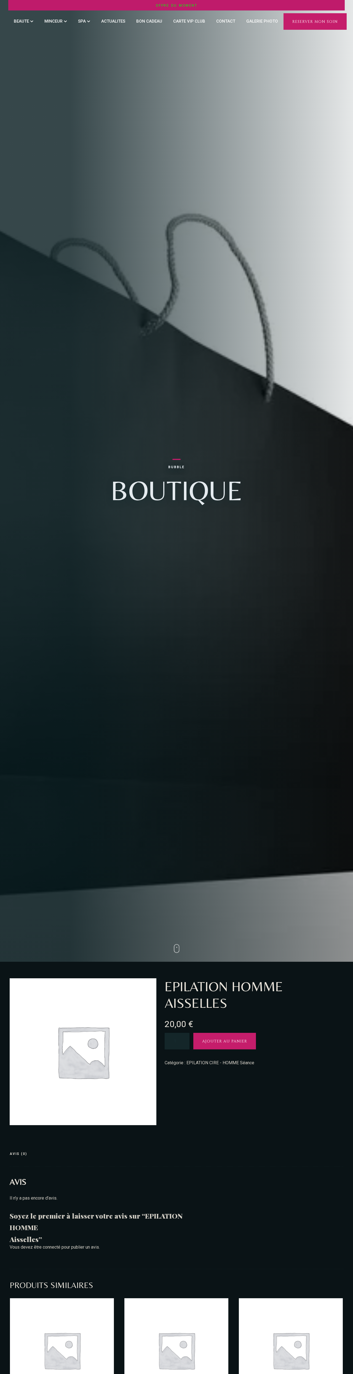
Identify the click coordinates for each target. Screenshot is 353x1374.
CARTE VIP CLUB (189, 21)
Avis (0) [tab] (18, 1154)
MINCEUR (53, 21)
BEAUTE (21, 21)
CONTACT (225, 21)
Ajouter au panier (224, 1041)
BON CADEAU (149, 21)
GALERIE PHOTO (262, 21)
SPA (82, 21)
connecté (51, 1247)
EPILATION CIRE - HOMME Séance (220, 1062)
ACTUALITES (113, 21)
